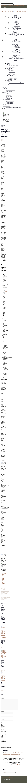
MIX (17, 24)
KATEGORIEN (15, 20)
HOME (15, 15)
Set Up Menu (6, 7)
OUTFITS (16, 22)
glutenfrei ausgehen (17, 28)
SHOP (15, 35)
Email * (2, 715)
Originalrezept (6, 291)
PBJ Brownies (3, 596)
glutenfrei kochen (16, 29)
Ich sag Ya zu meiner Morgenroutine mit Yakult (4, 663)
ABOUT (15, 16)
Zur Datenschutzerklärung (5, 743)
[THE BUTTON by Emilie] (13, 11)
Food (2, 123)
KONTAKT (15, 32)
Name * (2, 711)
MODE (16, 21)
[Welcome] (14, 754)
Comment (3, 698)
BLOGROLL (17, 18)
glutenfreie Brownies (4, 593)
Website (2, 719)
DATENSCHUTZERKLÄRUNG (16, 34)
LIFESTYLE (17, 23)
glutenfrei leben (16, 31)
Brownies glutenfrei (3, 589)
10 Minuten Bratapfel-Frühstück (3, 684)
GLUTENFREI (15, 27)
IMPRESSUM (15, 33)
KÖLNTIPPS (17, 26)
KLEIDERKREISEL (16, 17)
